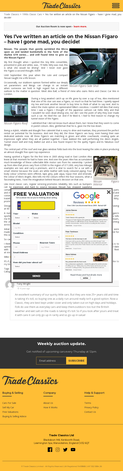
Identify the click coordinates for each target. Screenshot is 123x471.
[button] (36, 194)
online (85, 278)
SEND (36, 275)
